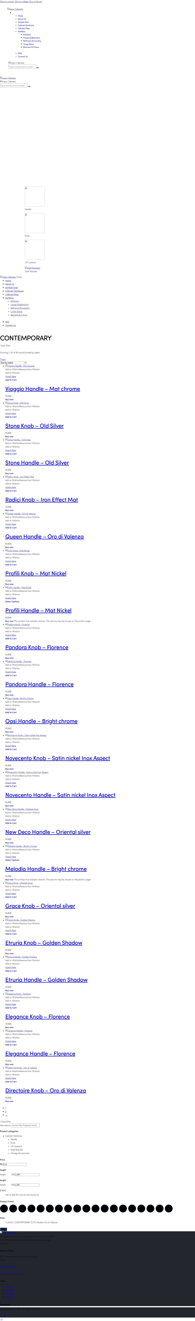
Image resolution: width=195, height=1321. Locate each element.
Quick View (10, 487)
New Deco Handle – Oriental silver (48, 831)
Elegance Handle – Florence (40, 1053)
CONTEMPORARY (22, 449)
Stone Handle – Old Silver (37, 462)
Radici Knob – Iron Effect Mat (41, 499)
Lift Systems (16, 373)
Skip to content (7, 1)
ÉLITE (33, 449)
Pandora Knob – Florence (36, 647)
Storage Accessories (20, 380)
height (3, 401)
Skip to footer (35, 1)
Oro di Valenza (50, 449)
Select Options (12, 601)
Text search (5, 352)
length (3, 412)
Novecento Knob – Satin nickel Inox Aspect (57, 757)
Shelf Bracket (17, 377)
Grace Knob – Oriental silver (40, 905)
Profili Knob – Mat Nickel (35, 573)
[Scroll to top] (1, 1319)
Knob (13, 370)
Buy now (9, 473)
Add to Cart (10, 453)
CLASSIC (9, 449)
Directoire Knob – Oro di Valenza (45, 1090)
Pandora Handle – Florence (39, 684)
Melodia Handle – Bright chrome (46, 868)
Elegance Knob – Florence (37, 1016)
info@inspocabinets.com (11, 1273)
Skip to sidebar (22, 1)
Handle (14, 366)
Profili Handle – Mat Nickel (38, 610)
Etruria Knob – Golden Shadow (43, 942)
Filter (3, 1229)
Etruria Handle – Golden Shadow (46, 979)
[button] (22, 480)
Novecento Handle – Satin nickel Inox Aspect (60, 794)
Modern (40, 449)
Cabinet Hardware (13, 363)
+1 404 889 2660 (8, 1266)
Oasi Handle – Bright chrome (41, 720)
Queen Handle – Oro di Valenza (44, 536)
